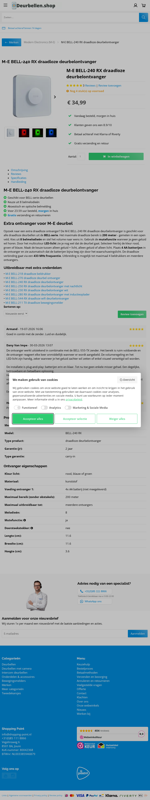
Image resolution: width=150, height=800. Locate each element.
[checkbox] (25, 408)
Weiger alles (117, 419)
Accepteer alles (33, 419)
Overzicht (129, 379)
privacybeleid (74, 399)
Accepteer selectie (75, 419)
